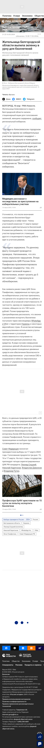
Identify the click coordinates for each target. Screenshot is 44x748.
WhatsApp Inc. (26, 530)
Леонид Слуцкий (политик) (13, 527)
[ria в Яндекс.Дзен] (15, 648)
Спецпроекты (7, 665)
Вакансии (6, 674)
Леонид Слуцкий (28, 464)
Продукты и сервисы (33, 665)
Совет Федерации (10, 449)
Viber (36, 530)
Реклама (18, 665)
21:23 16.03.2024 (8, 34)
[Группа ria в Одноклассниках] (31, 648)
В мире (35, 661)
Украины (25, 324)
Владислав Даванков (32, 468)
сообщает (37, 118)
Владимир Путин (11, 471)
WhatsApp (36, 321)
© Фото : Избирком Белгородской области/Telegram (18, 83)
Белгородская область (11, 523)
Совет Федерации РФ (27, 534)
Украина (26, 523)
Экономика (26, 661)
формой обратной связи (23, 719)
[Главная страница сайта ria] (13, 21)
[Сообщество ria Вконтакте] (23, 648)
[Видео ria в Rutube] (40, 648)
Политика (5, 661)
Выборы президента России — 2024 (16, 519)
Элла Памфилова (9, 534)
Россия (35, 519)
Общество (16, 661)
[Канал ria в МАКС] (6, 648)
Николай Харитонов (11, 468)
